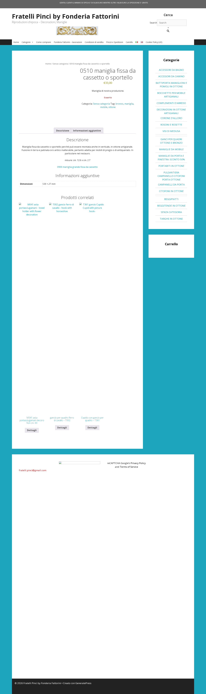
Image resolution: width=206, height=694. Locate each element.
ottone (112, 107)
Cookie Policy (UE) (154, 42)
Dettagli (32, 430)
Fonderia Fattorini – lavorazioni (68, 42)
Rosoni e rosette (171, 124)
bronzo (119, 103)
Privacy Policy (138, 463)
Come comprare (43, 42)
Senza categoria (60, 63)
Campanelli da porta (171, 184)
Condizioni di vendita (94, 42)
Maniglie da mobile (171, 149)
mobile (103, 107)
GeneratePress (83, 683)
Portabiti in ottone (171, 165)
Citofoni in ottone (171, 191)
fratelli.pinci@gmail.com (32, 470)
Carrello (129, 42)
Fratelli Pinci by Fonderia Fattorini (65, 16)
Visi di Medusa (171, 131)
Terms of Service (129, 466)
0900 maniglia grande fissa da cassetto (77, 166)
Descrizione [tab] (62, 130)
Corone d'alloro (171, 118)
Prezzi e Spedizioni (114, 42)
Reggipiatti (171, 199)
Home (16, 42)
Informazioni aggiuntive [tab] (87, 130)
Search (153, 22)
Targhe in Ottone (171, 218)
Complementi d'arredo (171, 103)
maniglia (128, 103)
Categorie (26, 42)
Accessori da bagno (171, 69)
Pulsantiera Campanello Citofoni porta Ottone (171, 176)
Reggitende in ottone (171, 205)
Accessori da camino (171, 76)
